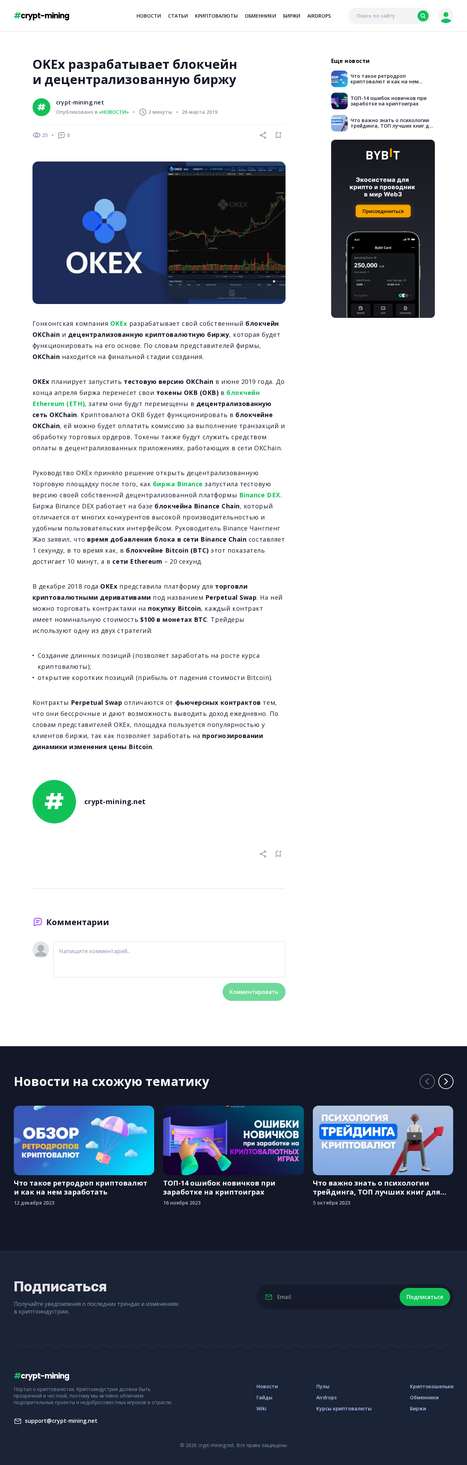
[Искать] (423, 15)
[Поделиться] (263, 135)
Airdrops (319, 15)
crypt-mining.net (80, 102)
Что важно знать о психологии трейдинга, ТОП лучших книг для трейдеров (376, 1188)
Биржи (291, 15)
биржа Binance (178, 484)
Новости (149, 15)
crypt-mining (41, 15)
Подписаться (425, 1297)
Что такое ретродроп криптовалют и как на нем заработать (80, 1188)
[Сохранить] (279, 135)
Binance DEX (259, 495)
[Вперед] (446, 1081)
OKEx (119, 323)
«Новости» (114, 112)
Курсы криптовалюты (344, 1408)
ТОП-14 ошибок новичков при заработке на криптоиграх (219, 1188)
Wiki (261, 1408)
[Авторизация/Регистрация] (446, 16)
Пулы (322, 1386)
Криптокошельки (432, 1386)
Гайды (264, 1397)
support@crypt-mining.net (61, 1421)
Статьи (178, 15)
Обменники (260, 15)
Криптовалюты (216, 15)
